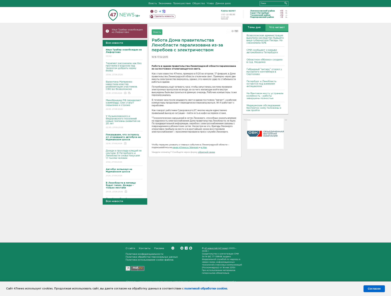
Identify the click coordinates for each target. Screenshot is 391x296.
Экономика (165, 3)
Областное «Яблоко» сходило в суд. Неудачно (265, 61)
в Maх (204, 147)
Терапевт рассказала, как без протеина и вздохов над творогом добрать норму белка (123, 68)
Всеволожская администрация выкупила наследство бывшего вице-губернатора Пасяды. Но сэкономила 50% (265, 39)
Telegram (186, 248)
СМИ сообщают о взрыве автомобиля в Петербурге (262, 51)
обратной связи (206, 152)
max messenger (163, 11)
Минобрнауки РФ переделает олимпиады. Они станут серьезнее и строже (123, 104)
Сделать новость (164, 16)
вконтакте (155, 11)
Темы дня (254, 27)
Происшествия (182, 3)
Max (190, 248)
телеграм (159, 11)
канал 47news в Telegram (185, 147)
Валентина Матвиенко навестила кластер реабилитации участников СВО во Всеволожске (121, 87)
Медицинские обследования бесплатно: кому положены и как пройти (264, 108)
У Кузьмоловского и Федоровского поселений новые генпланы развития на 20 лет (123, 121)
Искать (286, 3)
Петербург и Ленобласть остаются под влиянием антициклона (261, 83)
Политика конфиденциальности (144, 254)
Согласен (374, 288)
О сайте (130, 248)
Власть (152, 3)
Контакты (144, 248)
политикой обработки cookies (205, 288)
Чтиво (210, 3)
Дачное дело (223, 3)
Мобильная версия (151, 11)
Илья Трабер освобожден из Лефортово (127, 31)
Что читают (277, 27)
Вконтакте (181, 248)
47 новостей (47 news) (216, 248)
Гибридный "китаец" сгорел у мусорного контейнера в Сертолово (264, 71)
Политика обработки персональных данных (152, 257)
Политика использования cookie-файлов (150, 260)
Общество (198, 3)
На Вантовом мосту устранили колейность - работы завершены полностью (265, 95)
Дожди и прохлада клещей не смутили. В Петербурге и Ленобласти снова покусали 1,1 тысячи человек (124, 156)
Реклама (159, 248)
